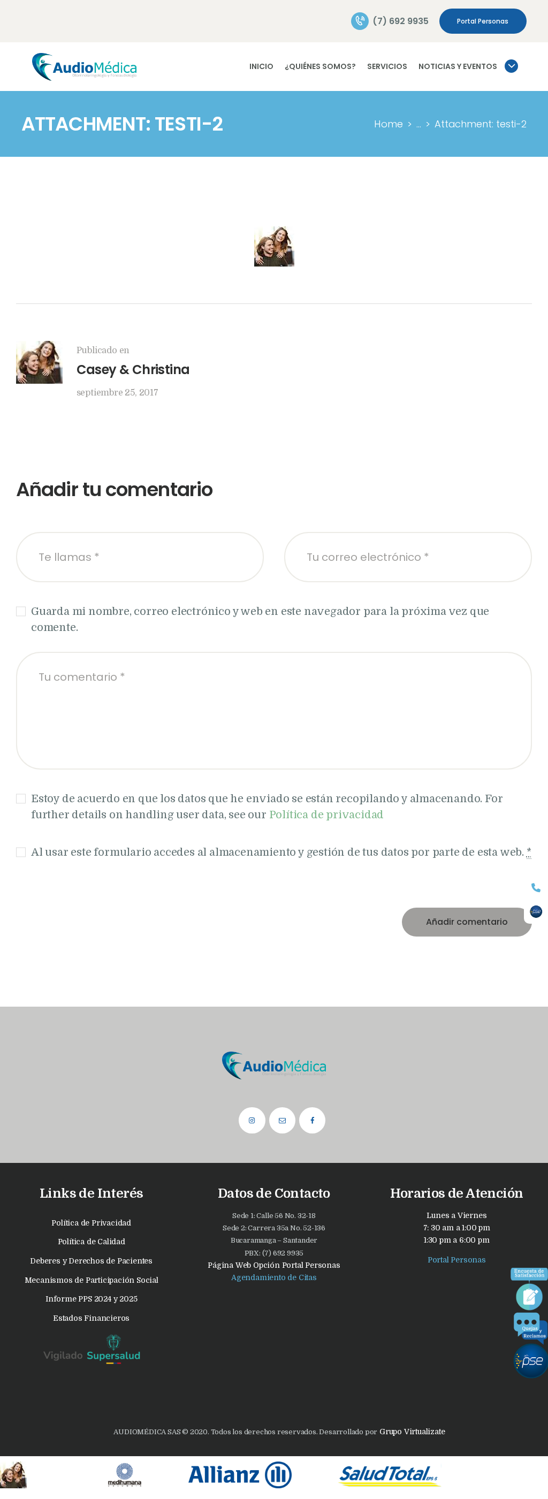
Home (388, 124)
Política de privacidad (326, 815)
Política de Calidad (91, 1241)
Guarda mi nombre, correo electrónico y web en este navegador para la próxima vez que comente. (260, 619)
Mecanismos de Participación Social (91, 1280)
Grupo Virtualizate (411, 1431)
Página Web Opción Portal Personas (274, 1265)
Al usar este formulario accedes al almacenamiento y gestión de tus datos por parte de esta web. (281, 852)
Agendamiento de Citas (274, 1277)
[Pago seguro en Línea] (536, 912)
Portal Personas (457, 1259)
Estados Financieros (91, 1318)
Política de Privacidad (91, 1223)
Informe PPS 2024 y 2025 (91, 1299)
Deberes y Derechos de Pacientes (91, 1261)
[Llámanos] (536, 888)
